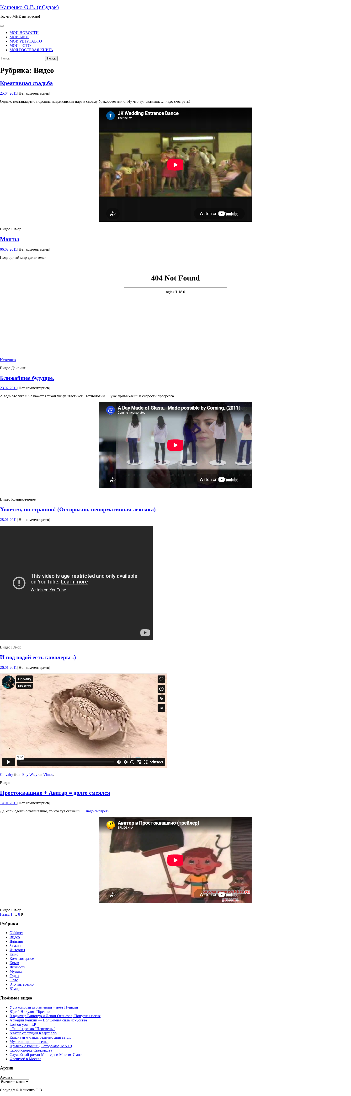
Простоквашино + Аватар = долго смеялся (55, 793)
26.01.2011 (8, 667)
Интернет (17, 950)
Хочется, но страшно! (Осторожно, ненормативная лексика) (78, 509)
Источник (8, 360)
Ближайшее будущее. (27, 378)
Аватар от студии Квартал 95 (33, 1033)
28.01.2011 (8, 520)
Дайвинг (17, 941)
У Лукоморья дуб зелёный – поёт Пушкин (44, 1007)
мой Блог (19, 37)
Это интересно (22, 984)
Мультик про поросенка (29, 1042)
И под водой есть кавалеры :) (38, 657)
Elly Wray (29, 774)
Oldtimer (16, 933)
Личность (17, 967)
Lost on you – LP (23, 1024)
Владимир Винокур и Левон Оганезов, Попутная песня (55, 1016)
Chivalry (6, 774)
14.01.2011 (8, 803)
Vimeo (48, 774)
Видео (15, 937)
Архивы (6, 1077)
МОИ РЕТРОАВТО (26, 41)
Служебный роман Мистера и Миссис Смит (46, 1055)
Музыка (16, 971)
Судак (14, 976)
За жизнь (17, 946)
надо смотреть (97, 811)
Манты (9, 239)
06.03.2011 (8, 249)
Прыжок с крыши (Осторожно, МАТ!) (41, 1046)
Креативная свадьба (26, 83)
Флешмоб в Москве (25, 1059)
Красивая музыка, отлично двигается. (40, 1037)
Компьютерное (22, 958)
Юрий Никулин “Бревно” (30, 1012)
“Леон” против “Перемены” (32, 1029)
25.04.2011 (8, 93)
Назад (5, 914)
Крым (14, 963)
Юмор (15, 989)
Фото (14, 980)
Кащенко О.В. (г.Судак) (29, 7)
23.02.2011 (8, 388)
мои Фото (20, 45)
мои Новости (24, 33)
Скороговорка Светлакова (31, 1050)
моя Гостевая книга (31, 50)
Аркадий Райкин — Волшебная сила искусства (48, 1020)
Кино (14, 954)
